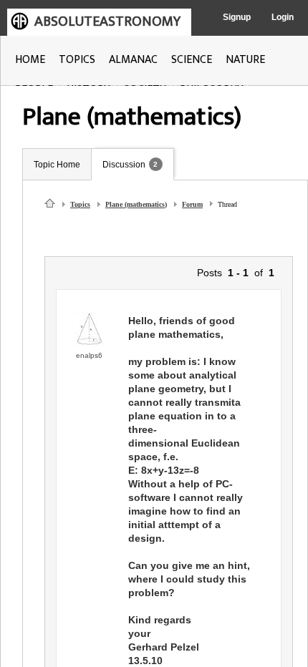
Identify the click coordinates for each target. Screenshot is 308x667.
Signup (237, 17)
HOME (30, 59)
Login (282, 17)
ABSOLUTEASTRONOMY (107, 21)
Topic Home (57, 165)
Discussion (123, 165)
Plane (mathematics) (136, 204)
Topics (80, 204)
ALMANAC (133, 59)
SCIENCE (191, 59)
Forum (192, 204)
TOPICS (77, 59)
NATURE (245, 59)
